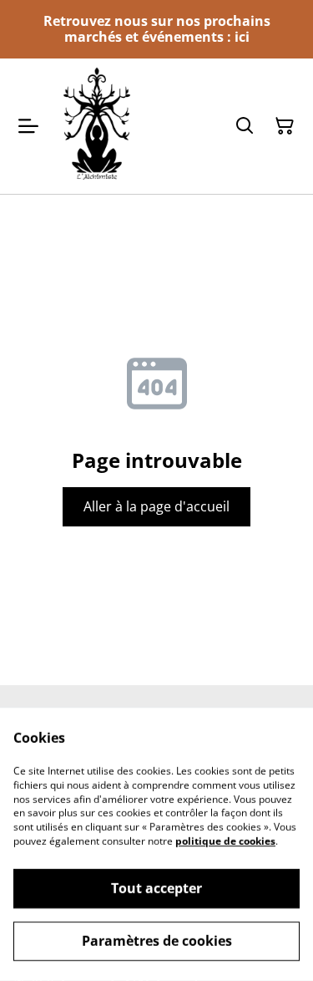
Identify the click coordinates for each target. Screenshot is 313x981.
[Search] (245, 126)
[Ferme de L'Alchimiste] (97, 126)
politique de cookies (225, 841)
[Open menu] (28, 126)
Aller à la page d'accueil (156, 506)
